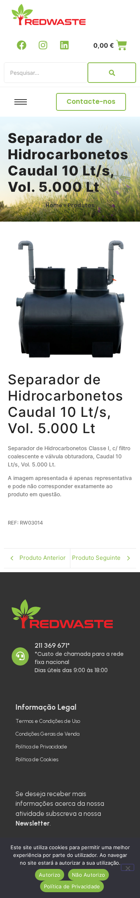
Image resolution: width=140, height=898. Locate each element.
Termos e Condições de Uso (48, 721)
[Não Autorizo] (127, 867)
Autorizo (49, 875)
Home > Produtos (70, 205)
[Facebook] (21, 45)
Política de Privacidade (41, 747)
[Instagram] (42, 45)
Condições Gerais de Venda (47, 734)
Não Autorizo (88, 875)
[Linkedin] (64, 45)
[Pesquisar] (112, 72)
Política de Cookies (37, 759)
